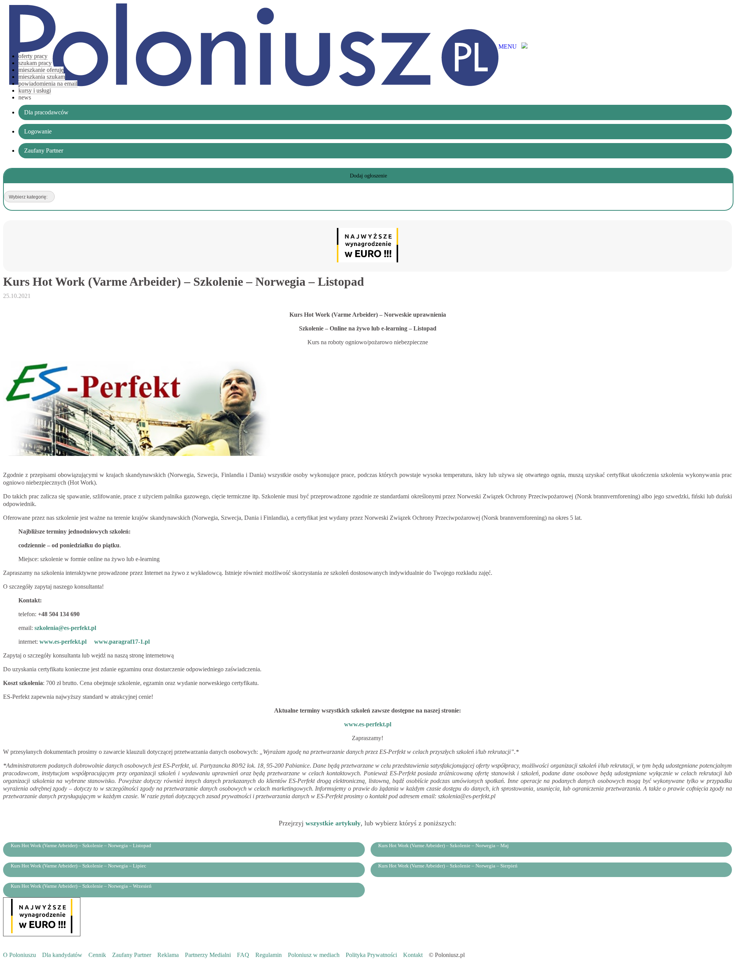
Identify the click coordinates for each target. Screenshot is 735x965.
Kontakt (413, 955)
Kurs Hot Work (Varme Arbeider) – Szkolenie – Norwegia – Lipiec (78, 866)
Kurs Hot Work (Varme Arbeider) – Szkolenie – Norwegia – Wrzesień (81, 886)
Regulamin (268, 955)
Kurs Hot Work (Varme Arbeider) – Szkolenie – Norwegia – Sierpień (448, 866)
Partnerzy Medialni (208, 955)
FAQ (243, 955)
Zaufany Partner (131, 955)
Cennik (97, 955)
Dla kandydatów (62, 955)
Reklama (168, 955)
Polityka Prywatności (371, 955)
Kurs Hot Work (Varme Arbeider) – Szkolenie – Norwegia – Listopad (81, 845)
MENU (509, 46)
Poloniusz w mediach (314, 955)
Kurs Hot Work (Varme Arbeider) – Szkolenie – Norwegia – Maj (443, 845)
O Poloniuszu (19, 955)
